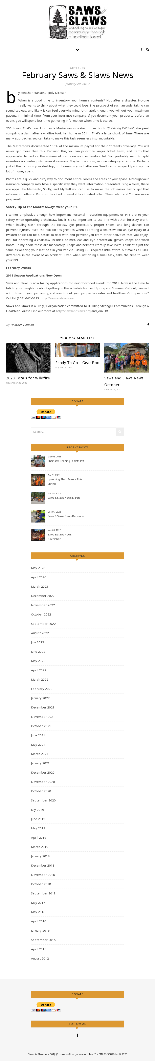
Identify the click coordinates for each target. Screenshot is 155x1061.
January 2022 (40, 698)
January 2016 (40, 930)
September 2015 (43, 940)
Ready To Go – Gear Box (77, 362)
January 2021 (40, 763)
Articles (77, 68)
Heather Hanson (22, 325)
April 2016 (38, 921)
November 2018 (43, 875)
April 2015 (38, 949)
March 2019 (39, 847)
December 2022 (42, 596)
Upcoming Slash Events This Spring (65, 481)
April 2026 (38, 577)
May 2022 (38, 661)
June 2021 (38, 735)
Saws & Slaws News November (60, 537)
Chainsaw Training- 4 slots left (66, 461)
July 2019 (37, 810)
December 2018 (42, 865)
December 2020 (42, 772)
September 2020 (43, 800)
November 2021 (43, 717)
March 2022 (39, 679)
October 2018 (41, 884)
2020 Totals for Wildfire (28, 378)
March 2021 (39, 754)
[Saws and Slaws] (77, 22)
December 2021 (42, 707)
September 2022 (43, 624)
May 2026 (38, 568)
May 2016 (38, 912)
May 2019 (38, 828)
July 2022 (37, 642)
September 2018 (43, 893)
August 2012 (40, 958)
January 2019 (40, 856)
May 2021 (38, 744)
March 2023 (39, 586)
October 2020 (41, 791)
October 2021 (41, 726)
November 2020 (43, 782)
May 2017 (38, 903)
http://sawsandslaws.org (58, 298)
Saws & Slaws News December (66, 516)
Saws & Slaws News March (64, 497)
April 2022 (38, 670)
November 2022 (43, 605)
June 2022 (38, 651)
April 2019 (38, 837)
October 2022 (41, 614)
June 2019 (38, 819)
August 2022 (40, 633)
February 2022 (41, 689)
